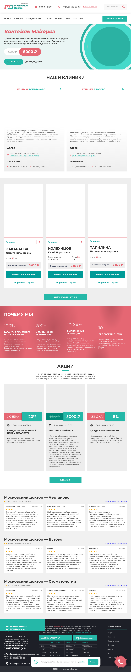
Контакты (78, 19)
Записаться (13, 58)
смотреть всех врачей (65, 297)
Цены (67, 19)
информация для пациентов (78, 632)
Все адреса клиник (20, 664)
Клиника (18, 19)
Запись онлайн (115, 19)
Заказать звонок (90, 7)
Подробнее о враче (23, 282)
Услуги (7, 19)
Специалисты (33, 19)
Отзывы (48, 19)
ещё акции (65, 480)
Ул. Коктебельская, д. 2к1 (84, 156)
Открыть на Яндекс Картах (115, 501)
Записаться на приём (24, 274)
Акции (58, 19)
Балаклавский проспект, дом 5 (24, 156)
